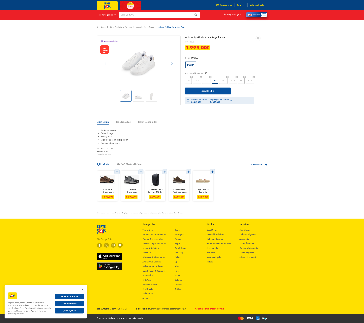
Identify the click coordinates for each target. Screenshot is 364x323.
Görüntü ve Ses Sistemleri (154, 234)
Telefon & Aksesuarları (152, 239)
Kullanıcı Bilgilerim (247, 234)
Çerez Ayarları (69, 311)
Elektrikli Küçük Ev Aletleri (154, 243)
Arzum (145, 298)
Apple (177, 243)
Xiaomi (178, 275)
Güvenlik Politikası (215, 234)
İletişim (210, 261)
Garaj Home (180, 248)
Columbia (179, 280)
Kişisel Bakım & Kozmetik (153, 270)
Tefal (177, 270)
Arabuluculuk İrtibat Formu (209, 308)
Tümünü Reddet (69, 303)
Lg (176, 261)
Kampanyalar (226, 5)
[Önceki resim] (105, 63)
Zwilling (178, 289)
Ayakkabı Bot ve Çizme (145, 27)
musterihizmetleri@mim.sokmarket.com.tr (167, 308)
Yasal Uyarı (212, 230)
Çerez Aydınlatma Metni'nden (31, 308)
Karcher (178, 284)
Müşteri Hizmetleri (247, 257)
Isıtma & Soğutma (150, 248)
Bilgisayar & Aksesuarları (153, 257)
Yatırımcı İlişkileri (214, 257)
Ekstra (103, 27)
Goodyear (179, 234)
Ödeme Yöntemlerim (248, 248)
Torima (178, 239)
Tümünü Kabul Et (69, 296)
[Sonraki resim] (172, 63)
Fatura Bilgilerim (246, 252)
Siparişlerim (244, 230)
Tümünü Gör (257, 164)
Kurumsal (211, 252)
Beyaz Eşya (147, 252)
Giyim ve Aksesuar (150, 284)
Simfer (177, 230)
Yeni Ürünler (147, 230)
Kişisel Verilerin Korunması (219, 243)
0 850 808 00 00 (119, 308)
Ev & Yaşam (147, 280)
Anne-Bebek (148, 275)
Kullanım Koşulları (215, 239)
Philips (177, 257)
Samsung (179, 252)
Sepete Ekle (207, 91)
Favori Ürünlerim (246, 243)
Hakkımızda (212, 248)
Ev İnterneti (147, 293)
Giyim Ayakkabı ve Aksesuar (121, 27)
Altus (177, 266)
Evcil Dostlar (148, 289)
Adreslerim (244, 239)
